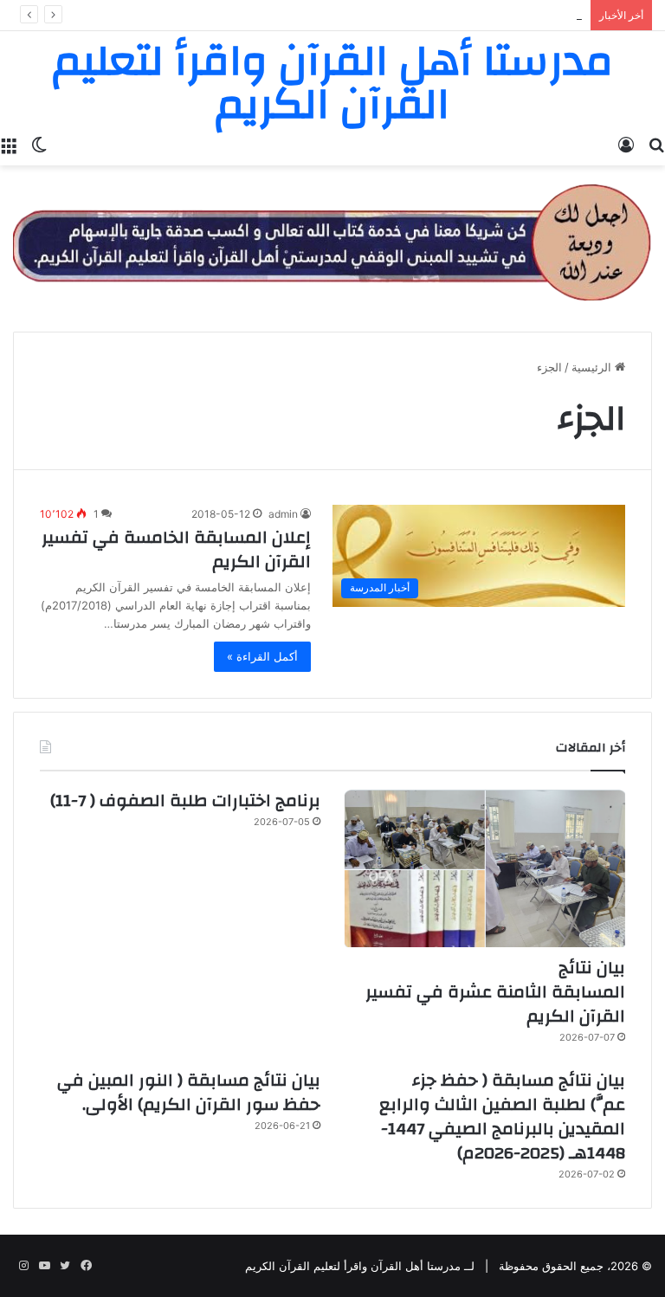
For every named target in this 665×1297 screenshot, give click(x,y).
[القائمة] (8, 144)
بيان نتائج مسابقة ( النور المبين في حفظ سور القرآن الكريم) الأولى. (188, 1092)
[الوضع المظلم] (39, 144)
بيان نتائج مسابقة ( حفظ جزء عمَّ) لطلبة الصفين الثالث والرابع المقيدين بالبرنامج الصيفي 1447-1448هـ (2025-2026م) (502, 1116)
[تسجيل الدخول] (626, 144)
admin (283, 513)
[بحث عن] (656, 144)
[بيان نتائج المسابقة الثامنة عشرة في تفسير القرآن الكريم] (485, 868)
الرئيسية (593, 367)
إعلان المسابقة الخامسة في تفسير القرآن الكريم (176, 549)
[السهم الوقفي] (332, 241)
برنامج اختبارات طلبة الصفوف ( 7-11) (185, 800)
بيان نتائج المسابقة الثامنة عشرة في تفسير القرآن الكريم (495, 992)
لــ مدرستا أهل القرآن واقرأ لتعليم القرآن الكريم (360, 1266)
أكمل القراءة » (262, 656)
